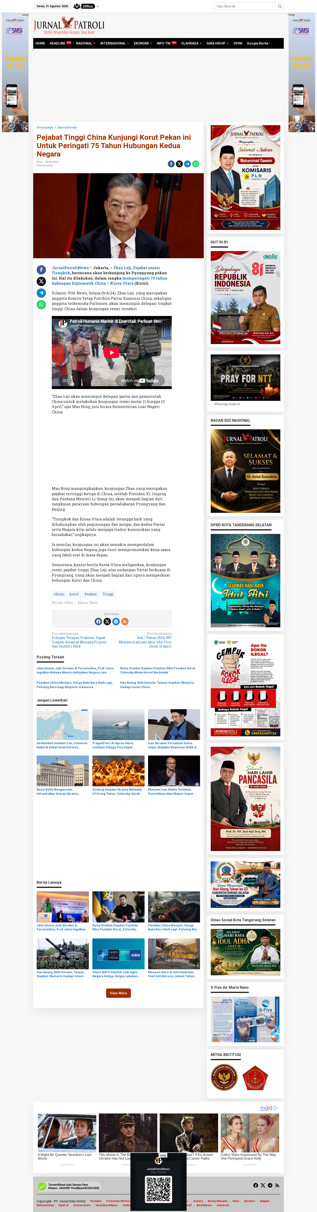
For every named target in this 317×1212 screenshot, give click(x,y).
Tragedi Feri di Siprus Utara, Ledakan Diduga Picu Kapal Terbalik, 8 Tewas (113, 745)
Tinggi (108, 594)
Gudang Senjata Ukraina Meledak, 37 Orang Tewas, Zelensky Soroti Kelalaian (117, 792)
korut (74, 594)
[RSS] (125, 621)
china (59, 594)
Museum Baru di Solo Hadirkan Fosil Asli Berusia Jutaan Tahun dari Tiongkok (171, 974)
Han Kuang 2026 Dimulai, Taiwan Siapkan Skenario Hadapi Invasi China (157, 685)
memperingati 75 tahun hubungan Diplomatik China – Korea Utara (109, 281)
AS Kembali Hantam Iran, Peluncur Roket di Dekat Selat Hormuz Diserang (62, 745)
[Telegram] (116, 621)
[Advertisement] (158, 86)
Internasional (44, 165)
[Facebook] (98, 621)
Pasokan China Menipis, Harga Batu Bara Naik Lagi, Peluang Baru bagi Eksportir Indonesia (75, 685)
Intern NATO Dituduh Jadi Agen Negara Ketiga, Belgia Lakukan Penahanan (115, 974)
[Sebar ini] (171, 163)
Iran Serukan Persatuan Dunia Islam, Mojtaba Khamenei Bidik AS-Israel (174, 745)
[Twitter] (107, 621)
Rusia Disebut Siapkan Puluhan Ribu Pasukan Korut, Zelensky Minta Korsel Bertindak (158, 670)
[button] (280, 6)
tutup (25, 14)
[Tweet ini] (179, 163)
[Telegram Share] (187, 163)
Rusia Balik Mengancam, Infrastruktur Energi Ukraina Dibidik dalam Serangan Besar (59, 792)
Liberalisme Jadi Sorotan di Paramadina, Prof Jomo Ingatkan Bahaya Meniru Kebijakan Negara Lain (75, 670)
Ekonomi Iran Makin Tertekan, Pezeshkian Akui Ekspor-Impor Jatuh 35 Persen (171, 792)
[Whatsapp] (195, 163)
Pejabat (91, 594)
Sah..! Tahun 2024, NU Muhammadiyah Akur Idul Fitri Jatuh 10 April (145, 640)
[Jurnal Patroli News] (69, 25)
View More (118, 993)
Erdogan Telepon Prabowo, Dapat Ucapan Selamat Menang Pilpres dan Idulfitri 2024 (79, 640)
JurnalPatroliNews (70, 267)
